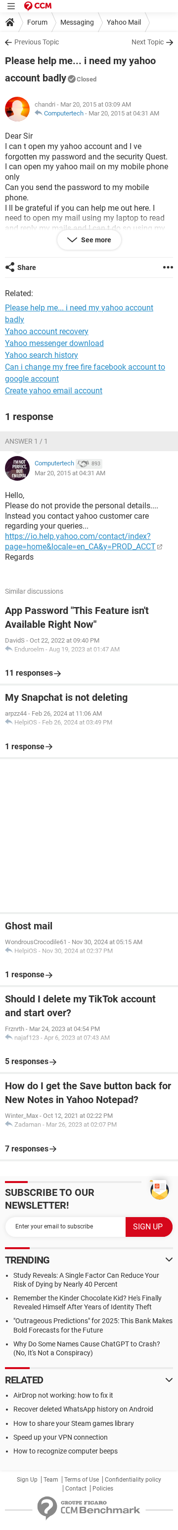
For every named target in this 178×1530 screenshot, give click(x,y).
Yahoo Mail (124, 22)
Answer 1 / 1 (26, 441)
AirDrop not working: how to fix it (63, 1395)
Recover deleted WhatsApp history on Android (83, 1409)
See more (95, 240)
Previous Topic (36, 42)
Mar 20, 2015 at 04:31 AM (124, 113)
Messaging (77, 22)
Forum (37, 22)
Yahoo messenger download (54, 343)
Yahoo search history (41, 355)
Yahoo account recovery (47, 331)
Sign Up (27, 1479)
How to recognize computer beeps (65, 1451)
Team (51, 1479)
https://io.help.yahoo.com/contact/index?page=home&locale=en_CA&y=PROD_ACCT (80, 541)
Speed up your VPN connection (60, 1437)
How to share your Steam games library (73, 1423)
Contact (76, 1488)
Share (26, 267)
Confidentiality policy (133, 1479)
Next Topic (148, 42)
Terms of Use (81, 1479)
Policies (102, 1488)
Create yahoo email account (53, 390)
